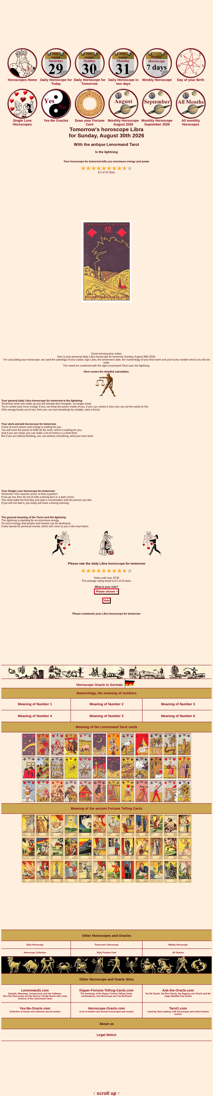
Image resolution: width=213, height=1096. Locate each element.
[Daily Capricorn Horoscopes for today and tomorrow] (165, 972)
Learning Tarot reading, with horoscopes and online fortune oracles (178, 1010)
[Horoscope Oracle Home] (22, 77)
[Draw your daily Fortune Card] (90, 118)
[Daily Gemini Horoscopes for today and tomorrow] (47, 972)
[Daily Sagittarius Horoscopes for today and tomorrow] (148, 972)
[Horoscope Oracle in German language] (129, 686)
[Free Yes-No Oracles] (56, 118)
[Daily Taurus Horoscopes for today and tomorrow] (30, 972)
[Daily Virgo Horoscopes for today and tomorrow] (98, 972)
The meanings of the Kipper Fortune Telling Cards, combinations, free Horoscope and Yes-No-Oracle (106, 992)
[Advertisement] (106, 24)
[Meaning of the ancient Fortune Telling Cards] (106, 882)
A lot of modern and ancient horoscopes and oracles (106, 1009)
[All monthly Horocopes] (191, 118)
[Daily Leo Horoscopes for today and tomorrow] (81, 972)
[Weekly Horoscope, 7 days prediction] (157, 77)
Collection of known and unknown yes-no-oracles (34, 1009)
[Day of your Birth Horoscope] (191, 77)
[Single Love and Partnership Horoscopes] (22, 118)
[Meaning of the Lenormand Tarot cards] (106, 802)
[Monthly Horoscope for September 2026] (157, 118)
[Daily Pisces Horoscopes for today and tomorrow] (199, 972)
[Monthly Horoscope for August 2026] (123, 118)
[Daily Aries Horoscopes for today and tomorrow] (14, 972)
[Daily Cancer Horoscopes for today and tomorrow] (64, 972)
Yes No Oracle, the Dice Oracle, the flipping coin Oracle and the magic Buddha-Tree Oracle (178, 992)
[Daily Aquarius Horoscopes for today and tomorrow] (182, 972)
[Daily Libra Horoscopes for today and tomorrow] (114, 972)
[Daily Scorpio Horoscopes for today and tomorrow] (131, 972)
